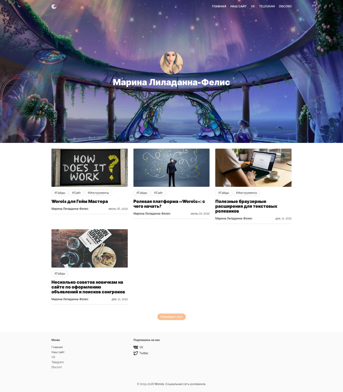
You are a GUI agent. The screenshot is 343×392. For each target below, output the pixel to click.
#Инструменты (98, 192)
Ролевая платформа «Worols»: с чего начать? (169, 204)
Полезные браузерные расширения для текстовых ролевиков (246, 206)
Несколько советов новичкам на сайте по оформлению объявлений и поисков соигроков (88, 287)
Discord (285, 6)
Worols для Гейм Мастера (79, 201)
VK (253, 6)
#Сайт (76, 192)
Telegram (267, 6)
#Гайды (59, 192)
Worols (159, 384)
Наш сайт (238, 6)
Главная (219, 6)
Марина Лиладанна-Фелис (69, 208)
